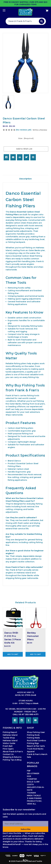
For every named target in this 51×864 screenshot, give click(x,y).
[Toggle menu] (6, 10)
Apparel (31, 751)
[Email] (13, 157)
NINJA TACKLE (34, 795)
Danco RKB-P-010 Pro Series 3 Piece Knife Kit (12, 637)
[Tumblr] (28, 720)
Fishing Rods (33, 735)
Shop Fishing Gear (36, 732)
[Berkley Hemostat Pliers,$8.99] (36, 617)
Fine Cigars (8, 749)
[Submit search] (41, 21)
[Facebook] (6, 157)
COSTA (30, 784)
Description (25, 178)
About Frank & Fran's (13, 751)
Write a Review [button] (40, 130)
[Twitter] (26, 157)
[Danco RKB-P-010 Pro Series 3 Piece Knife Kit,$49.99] (13, 617)
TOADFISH (32, 779)
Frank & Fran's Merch (37, 754)
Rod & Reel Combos (36, 740)
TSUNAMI (31, 793)
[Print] (19, 157)
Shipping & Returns (12, 757)
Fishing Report (10, 732)
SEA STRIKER (33, 773)
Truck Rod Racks (35, 749)
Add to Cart (12, 654)
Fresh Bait (8, 746)
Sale (29, 757)
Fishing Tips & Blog (12, 760)
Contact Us (8, 754)
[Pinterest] (33, 157)
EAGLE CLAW (33, 782)
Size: (26, 138)
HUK (29, 776)
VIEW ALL (31, 804)
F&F (29, 771)
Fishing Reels (33, 738)
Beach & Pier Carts (36, 746)
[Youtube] (35, 720)
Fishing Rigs (33, 743)
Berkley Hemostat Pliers (33, 636)
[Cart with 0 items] (43, 10)
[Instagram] (21, 720)
